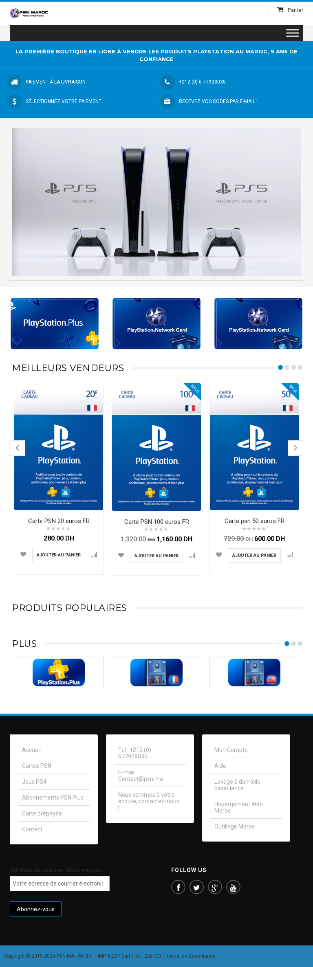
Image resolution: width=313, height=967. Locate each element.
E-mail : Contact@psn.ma (140, 775)
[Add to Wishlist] (23, 554)
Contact (32, 829)
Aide (220, 766)
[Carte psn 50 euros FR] (254, 446)
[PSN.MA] (29, 13)
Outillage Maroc (234, 826)
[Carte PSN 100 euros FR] (156, 446)
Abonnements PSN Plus (53, 797)
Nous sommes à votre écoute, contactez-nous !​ (148, 801)
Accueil (31, 750)
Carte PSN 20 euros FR (59, 521)
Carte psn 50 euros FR (254, 521)
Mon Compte (231, 750)
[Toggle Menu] (292, 33)
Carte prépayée (42, 813)
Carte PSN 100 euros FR (156, 521)
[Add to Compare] (94, 554)
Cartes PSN (36, 766)
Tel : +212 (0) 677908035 (134, 753)
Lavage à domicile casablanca (237, 784)
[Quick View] (95, 502)
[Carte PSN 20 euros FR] (58, 446)
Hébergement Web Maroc (238, 807)
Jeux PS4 (34, 781)
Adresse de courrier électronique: (56, 870)
